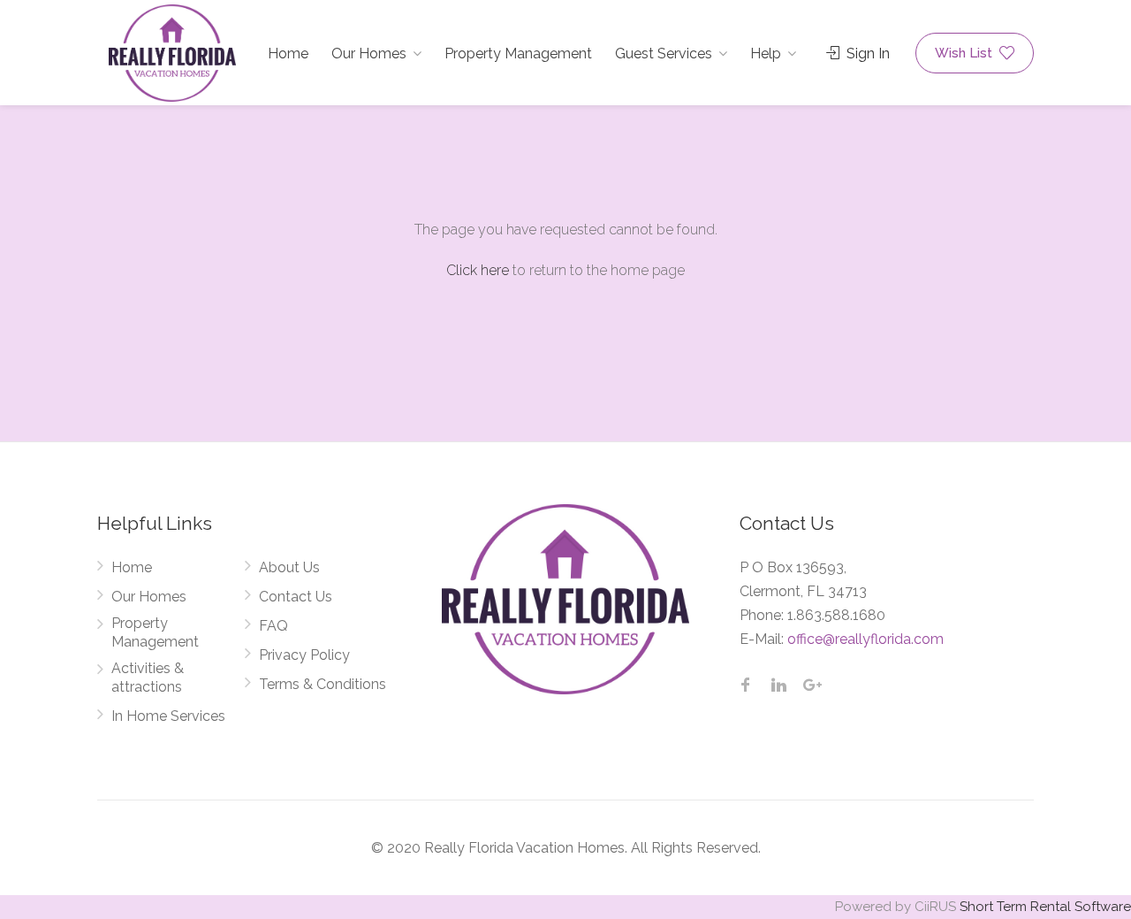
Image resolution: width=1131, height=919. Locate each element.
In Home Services (168, 716)
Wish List (965, 53)
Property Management (518, 53)
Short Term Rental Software (1045, 907)
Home (288, 53)
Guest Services (663, 53)
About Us (289, 567)
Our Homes (368, 53)
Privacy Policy (304, 655)
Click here (477, 270)
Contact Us (295, 596)
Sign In (866, 53)
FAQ (273, 625)
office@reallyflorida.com (865, 639)
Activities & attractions (147, 677)
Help (765, 53)
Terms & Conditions (322, 684)
